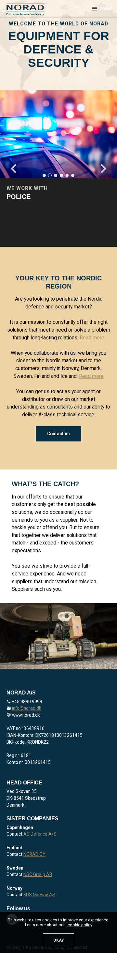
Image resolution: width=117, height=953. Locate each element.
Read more (92, 338)
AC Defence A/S (40, 834)
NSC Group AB (37, 874)
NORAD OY (34, 854)
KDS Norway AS (39, 894)
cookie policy (79, 925)
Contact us (58, 433)
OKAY (58, 940)
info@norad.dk (26, 708)
